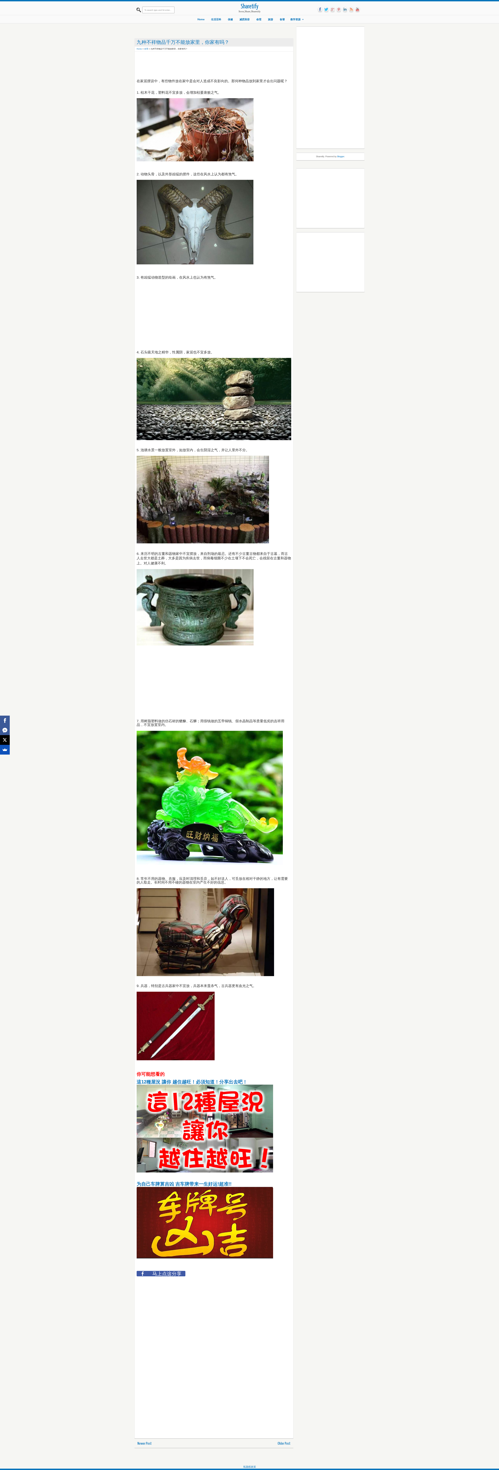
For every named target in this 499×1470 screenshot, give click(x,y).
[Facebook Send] (5, 730)
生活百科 (216, 19)
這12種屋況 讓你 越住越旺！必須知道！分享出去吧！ (192, 1081)
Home (200, 19)
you (357, 9)
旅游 (270, 19)
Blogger (340, 156)
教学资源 (295, 19)
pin (339, 9)
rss (351, 9)
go (332, 9)
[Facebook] (5, 720)
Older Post (284, 1443)
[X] (5, 740)
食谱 (282, 19)
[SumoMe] (5, 750)
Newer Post (144, 1443)
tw (326, 9)
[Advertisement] (208, 62)
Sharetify (249, 7)
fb (320, 9)
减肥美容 (245, 19)
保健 (230, 19)
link (345, 9)
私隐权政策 (249, 1466)
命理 (258, 19)
